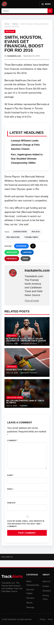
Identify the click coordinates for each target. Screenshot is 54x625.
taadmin (24, 406)
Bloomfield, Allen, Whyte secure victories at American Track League (26, 340)
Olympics (30, 597)
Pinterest (12, 259)
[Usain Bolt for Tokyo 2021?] (27, 362)
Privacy (43, 619)
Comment (12, 440)
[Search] (50, 10)
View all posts (32, 300)
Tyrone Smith (31, 237)
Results (29, 602)
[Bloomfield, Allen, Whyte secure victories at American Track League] (27, 331)
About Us (46, 581)
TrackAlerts (12, 619)
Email (26, 259)
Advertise (47, 590)
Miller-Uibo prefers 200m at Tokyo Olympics (25, 402)
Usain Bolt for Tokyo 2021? (21, 370)
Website (11, 502)
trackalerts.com (14, 55)
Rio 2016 (36, 232)
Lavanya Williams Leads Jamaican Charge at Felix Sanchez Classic (25, 144)
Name (10, 475)
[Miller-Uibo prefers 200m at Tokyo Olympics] (27, 393)
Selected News (14, 397)
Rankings (30, 607)
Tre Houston (12, 237)
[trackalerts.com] (14, 273)
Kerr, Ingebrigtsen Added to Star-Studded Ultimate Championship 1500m (27, 158)
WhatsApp (12, 252)
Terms (50, 619)
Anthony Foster (29, 344)
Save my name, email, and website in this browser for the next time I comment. (25, 524)
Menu (48, 4)
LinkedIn (27, 252)
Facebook (21, 246)
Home (6, 24)
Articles (15, 24)
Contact (46, 586)
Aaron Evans (20, 232)
